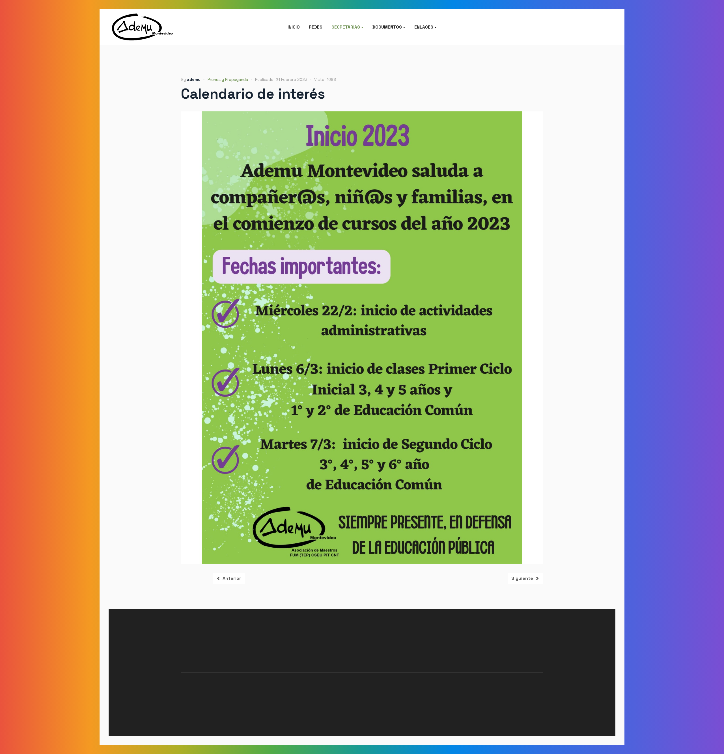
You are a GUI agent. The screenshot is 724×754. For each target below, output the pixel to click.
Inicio (294, 27)
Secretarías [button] (345, 27)
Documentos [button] (387, 27)
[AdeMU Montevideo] (147, 27)
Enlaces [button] (423, 27)
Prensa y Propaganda (228, 79)
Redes (315, 27)
